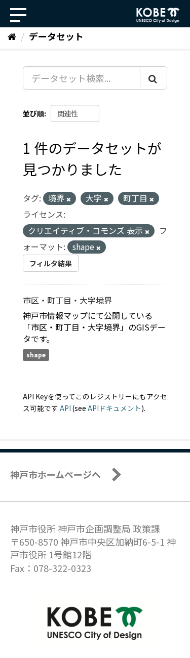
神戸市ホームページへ (55, 474)
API (65, 408)
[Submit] (153, 78)
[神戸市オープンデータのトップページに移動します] (158, 15)
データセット (56, 36)
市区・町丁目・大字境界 (67, 300)
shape (36, 354)
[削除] (68, 199)
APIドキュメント (114, 408)
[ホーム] (12, 36)
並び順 (33, 113)
